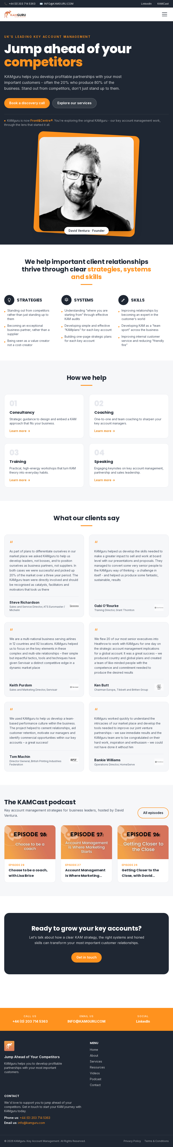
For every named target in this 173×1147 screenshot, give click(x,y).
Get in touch (86, 957)
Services (96, 1061)
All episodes (153, 813)
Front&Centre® (41, 120)
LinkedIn (146, 3)
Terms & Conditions (156, 1141)
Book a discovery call (27, 103)
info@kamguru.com (86, 1021)
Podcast (95, 1079)
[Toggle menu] (164, 14)
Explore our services (74, 103)
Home (94, 1049)
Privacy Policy (132, 1141)
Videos (95, 1073)
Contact (95, 1085)
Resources (97, 1067)
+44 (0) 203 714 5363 (19, 3)
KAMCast (163, 3)
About (94, 1055)
